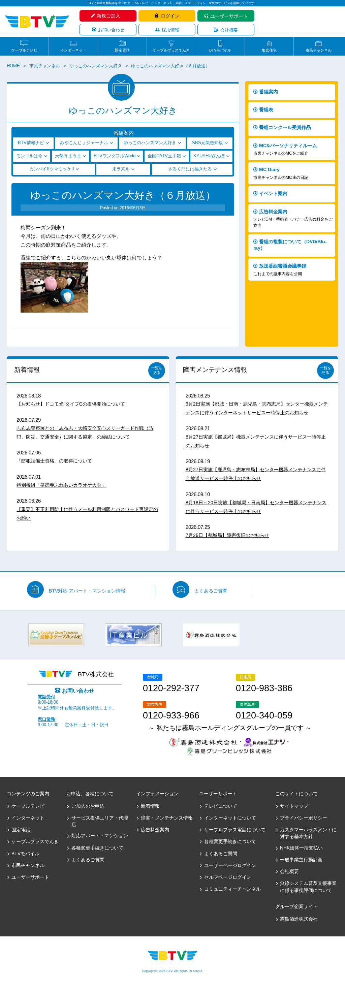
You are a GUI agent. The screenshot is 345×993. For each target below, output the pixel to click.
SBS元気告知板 (207, 142)
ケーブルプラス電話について (234, 829)
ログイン (170, 16)
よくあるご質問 (210, 590)
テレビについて (220, 806)
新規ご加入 (108, 16)
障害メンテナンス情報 (215, 369)
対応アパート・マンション (99, 835)
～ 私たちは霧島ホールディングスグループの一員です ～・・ (230, 734)
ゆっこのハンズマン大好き (95, 66)
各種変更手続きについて (97, 848)
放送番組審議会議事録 (279, 269)
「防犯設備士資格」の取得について (54, 460)
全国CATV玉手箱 (164, 156)
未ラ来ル (121, 169)
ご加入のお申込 (87, 806)
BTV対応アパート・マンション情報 (87, 590)
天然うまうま (68, 156)
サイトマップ (294, 806)
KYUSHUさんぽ (209, 156)
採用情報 (170, 29)
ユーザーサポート (229, 16)
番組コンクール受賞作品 (285, 127)
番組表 (266, 109)
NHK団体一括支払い (301, 848)
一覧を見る (156, 370)
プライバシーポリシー (303, 818)
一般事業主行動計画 (301, 859)
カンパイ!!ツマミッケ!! (51, 169)
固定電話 (122, 50)
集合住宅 (269, 50)
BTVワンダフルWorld (114, 156)
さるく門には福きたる (190, 169)
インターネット (73, 50)
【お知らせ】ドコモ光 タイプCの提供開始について (71, 404)
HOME (13, 66)
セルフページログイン (227, 877)
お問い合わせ (111, 29)
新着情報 (27, 369)
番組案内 (268, 91)
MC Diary (280, 173)
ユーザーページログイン (230, 865)
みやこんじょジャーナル (84, 142)
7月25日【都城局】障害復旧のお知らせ (227, 535)
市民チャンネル (319, 50)
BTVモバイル (220, 50)
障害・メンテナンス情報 (167, 818)
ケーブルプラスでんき (171, 50)
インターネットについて (230, 818)
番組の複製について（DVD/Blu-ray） (290, 245)
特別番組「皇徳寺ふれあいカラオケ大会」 (61, 485)
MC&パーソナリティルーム (285, 149)
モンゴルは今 (29, 156)
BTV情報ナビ (31, 142)
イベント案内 (273, 193)
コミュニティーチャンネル (232, 889)
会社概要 (229, 30)
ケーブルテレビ (24, 50)
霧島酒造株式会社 (299, 919)
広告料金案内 (293, 218)
